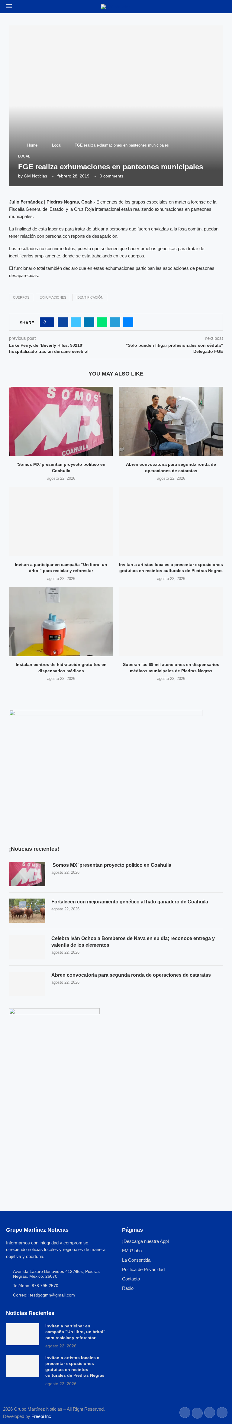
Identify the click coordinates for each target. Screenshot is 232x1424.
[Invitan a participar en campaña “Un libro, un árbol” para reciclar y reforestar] (61, 521)
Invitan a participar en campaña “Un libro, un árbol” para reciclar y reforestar (75, 1331)
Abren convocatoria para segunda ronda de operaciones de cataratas (131, 975)
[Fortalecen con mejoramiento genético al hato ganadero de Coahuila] (27, 911)
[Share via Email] (128, 322)
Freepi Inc (41, 1416)
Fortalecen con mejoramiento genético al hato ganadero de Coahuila (129, 901)
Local (56, 145)
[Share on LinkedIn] (89, 322)
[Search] (223, 7)
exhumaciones (53, 297)
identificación (89, 297)
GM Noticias (35, 176)
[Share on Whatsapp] (102, 322)
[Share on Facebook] (63, 322)
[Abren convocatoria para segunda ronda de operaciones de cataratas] (171, 421)
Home (32, 145)
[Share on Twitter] (76, 322)
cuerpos (21, 297)
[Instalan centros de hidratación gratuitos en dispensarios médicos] (61, 621)
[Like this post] (48, 322)
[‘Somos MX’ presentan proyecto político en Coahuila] (61, 421)
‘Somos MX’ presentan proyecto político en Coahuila (111, 865)
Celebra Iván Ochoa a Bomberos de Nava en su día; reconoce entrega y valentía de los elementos (133, 942)
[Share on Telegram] (115, 322)
